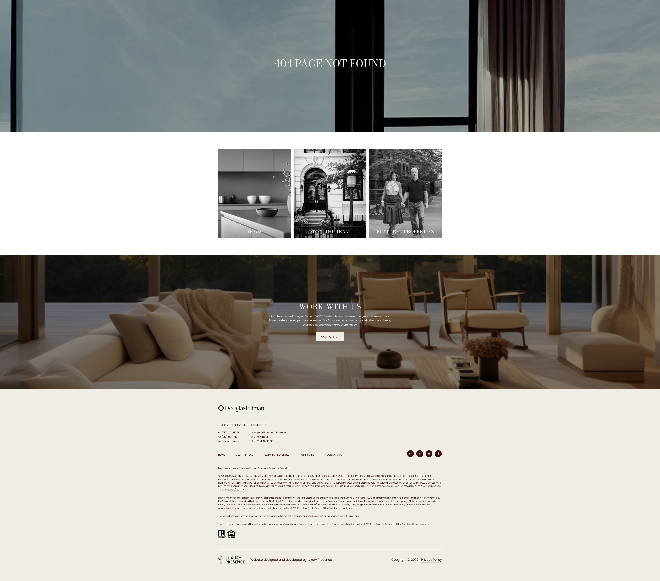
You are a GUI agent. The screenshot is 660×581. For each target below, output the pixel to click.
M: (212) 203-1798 (229, 432)
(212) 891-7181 (238, 489)
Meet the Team (244, 454)
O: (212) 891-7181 (228, 437)
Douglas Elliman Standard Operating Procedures (265, 468)
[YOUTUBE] (429, 453)
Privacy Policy (431, 559)
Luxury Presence (319, 559)
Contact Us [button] (330, 336)
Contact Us (334, 454)
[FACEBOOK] (438, 453)
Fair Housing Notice (228, 468)
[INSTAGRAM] (410, 453)
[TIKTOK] (419, 453)
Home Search (308, 454)
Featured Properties (276, 454)
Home (221, 454)
